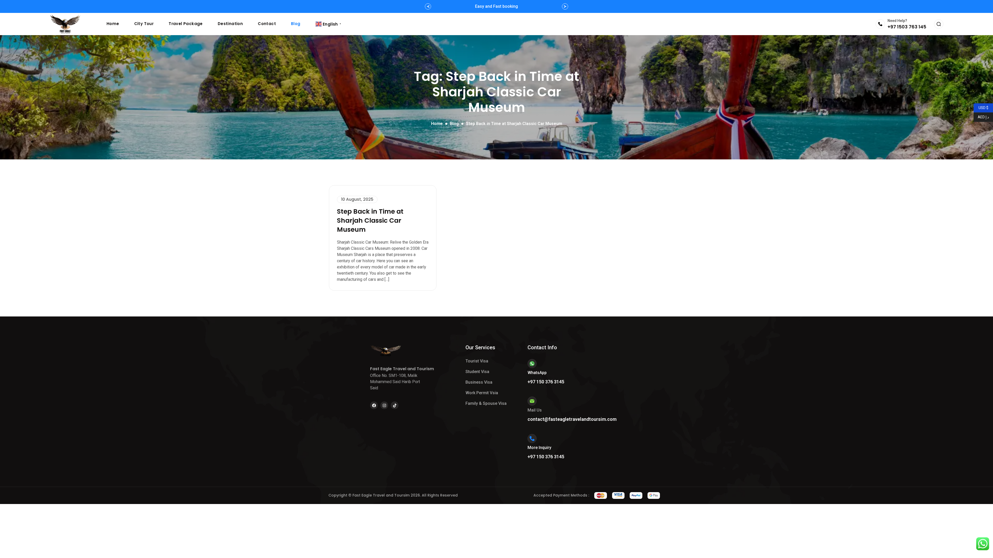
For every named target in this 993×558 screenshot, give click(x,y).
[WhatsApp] (532, 363)
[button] (428, 6)
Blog (295, 23)
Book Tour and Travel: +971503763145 (496, 6)
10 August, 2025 (357, 199)
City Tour (144, 23)
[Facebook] (374, 405)
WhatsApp (537, 372)
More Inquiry (539, 447)
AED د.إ (981, 116)
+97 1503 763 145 (906, 27)
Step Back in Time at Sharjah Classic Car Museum (370, 220)
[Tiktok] (394, 405)
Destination (230, 23)
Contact (267, 23)
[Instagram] (384, 405)
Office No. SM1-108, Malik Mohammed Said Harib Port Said (395, 381)
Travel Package (186, 23)
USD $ (983, 107)
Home (113, 23)
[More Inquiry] (532, 438)
